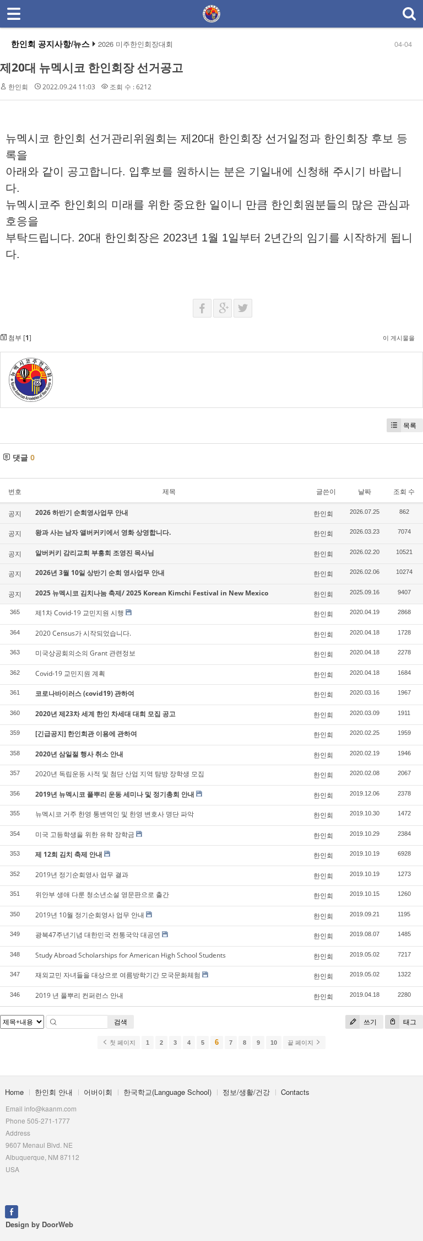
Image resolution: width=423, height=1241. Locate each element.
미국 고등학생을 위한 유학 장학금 (84, 834)
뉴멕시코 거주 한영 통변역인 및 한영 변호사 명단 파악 (114, 814)
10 (273, 1042)
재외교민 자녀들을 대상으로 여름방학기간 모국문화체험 (117, 975)
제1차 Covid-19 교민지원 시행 (79, 612)
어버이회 (98, 1092)
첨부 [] (19, 337)
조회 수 (404, 491)
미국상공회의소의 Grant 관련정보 (85, 653)
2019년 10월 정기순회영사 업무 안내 (89, 915)
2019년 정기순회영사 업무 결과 (81, 874)
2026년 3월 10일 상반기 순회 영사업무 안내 (100, 572)
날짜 (364, 491)
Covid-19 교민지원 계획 (70, 673)
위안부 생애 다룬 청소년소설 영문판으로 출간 (102, 894)
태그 (409, 1022)
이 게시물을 (399, 338)
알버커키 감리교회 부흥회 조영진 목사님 (94, 552)
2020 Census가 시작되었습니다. (83, 633)
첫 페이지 (121, 1042)
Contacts (295, 1092)
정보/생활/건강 (246, 1092)
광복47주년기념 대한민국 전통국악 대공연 (97, 934)
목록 (409, 425)
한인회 (18, 87)
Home (14, 1092)
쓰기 (369, 1022)
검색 (120, 1022)
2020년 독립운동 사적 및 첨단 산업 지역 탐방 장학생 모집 (119, 773)
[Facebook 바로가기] (11, 1210)
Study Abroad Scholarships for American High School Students (130, 955)
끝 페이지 (301, 1042)
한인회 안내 (54, 1092)
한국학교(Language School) (167, 1092)
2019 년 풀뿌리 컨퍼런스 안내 (79, 995)
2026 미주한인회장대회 (135, 44)
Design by (39, 1224)
